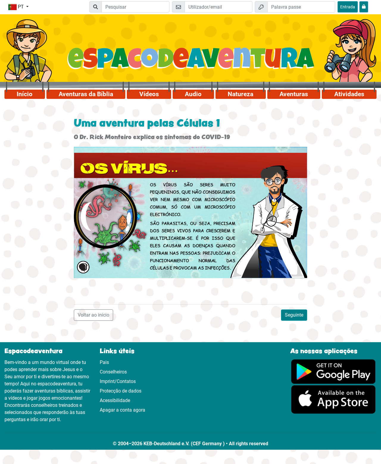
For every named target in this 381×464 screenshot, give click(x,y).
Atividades (349, 94)
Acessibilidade (115, 400)
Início (24, 94)
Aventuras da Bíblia (86, 94)
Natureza (240, 94)
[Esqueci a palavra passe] (363, 7)
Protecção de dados (120, 391)
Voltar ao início (93, 315)
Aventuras (293, 94)
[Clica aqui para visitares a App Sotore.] (333, 399)
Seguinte (294, 315)
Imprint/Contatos (118, 381)
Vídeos (149, 94)
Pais (104, 362)
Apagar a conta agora (122, 410)
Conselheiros (113, 372)
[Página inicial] (190, 62)
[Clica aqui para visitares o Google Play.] (333, 371)
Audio (193, 94)
